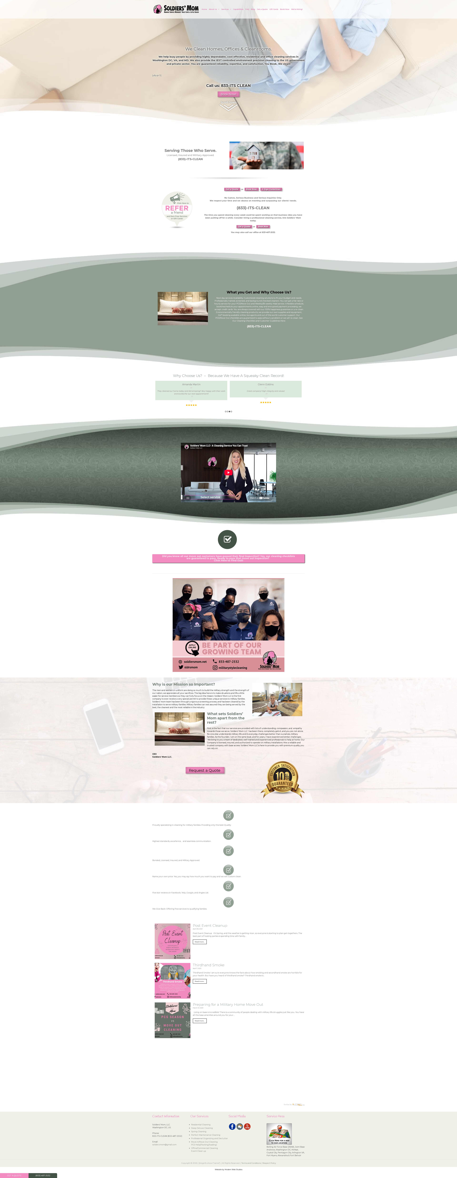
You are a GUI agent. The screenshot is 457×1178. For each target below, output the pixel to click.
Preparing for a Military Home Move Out (228, 1004)
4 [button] (231, 411)
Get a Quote (262, 9)
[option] (191, 394)
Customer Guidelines (270, 321)
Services (225, 9)
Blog (253, 9)
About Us (213, 9)
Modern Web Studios (233, 1169)
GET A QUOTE (14, 1175)
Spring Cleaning (198, 1131)
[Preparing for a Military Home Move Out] (172, 1037)
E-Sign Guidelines (271, 189)
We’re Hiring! (297, 9)
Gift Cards (273, 9)
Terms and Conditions (251, 1163)
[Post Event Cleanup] (172, 958)
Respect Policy (269, 1163)
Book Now (284, 9)
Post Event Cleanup (210, 925)
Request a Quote (205, 770)
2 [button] (227, 411)
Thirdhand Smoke (208, 965)
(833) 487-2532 (42, 1175)
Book (273, 63)
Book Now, (251, 189)
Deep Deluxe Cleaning (202, 1128)
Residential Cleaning (201, 1125)
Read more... (200, 942)
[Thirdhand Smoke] (172, 997)
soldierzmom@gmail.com (164, 1145)
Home (204, 9)
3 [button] (229, 411)
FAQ (247, 9)
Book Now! (228, 94)
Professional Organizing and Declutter (209, 1138)
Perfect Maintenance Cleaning (205, 1135)
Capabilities (238, 9)
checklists (234, 318)
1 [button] (225, 411)
